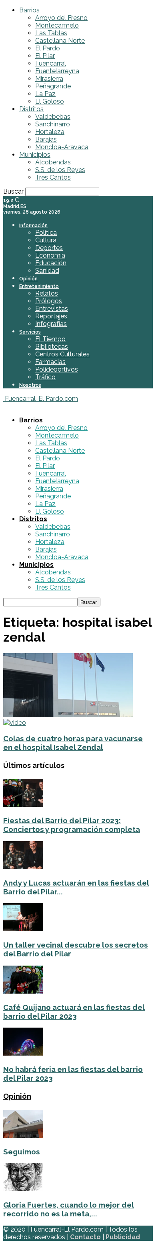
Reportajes (51, 316)
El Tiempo (50, 339)
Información (33, 225)
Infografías (51, 324)
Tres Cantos (53, 177)
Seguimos (21, 1151)
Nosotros (30, 385)
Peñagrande (53, 86)
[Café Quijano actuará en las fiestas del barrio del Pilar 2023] (23, 991)
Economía (50, 255)
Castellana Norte (60, 40)
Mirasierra (49, 78)
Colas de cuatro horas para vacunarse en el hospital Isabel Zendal (73, 743)
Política (46, 232)
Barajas (46, 139)
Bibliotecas (51, 346)
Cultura (45, 240)
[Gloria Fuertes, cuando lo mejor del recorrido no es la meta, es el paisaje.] (23, 1189)
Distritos (31, 109)
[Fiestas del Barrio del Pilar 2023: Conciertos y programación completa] (23, 804)
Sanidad (47, 270)
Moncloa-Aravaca (61, 147)
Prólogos (48, 301)
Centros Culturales (62, 354)
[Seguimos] (23, 1136)
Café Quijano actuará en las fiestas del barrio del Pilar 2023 (74, 1011)
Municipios (34, 154)
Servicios (30, 332)
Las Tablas (51, 33)
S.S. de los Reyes (60, 170)
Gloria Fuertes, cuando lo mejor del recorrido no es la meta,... (68, 1209)
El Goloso (49, 101)
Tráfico (45, 377)
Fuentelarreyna (57, 71)
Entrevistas (51, 308)
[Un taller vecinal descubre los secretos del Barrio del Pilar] (23, 929)
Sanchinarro (52, 124)
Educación (50, 263)
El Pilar (45, 56)
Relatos (46, 293)
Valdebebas (52, 116)
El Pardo (47, 48)
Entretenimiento (39, 286)
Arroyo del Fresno (61, 18)
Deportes (49, 248)
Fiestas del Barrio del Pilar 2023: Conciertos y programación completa (71, 825)
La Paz (45, 94)
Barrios (29, 10)
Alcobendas (53, 162)
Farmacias (50, 362)
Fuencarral (50, 63)
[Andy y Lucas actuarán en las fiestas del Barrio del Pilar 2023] (23, 867)
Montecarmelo (57, 25)
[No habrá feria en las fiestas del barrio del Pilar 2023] (23, 1053)
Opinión (28, 279)
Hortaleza (49, 132)
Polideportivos (56, 369)
